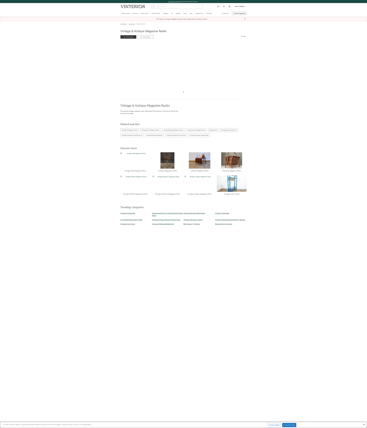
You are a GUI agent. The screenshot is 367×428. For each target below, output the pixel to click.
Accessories (132, 24)
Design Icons (199, 13)
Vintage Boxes (213, 130)
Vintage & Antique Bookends (154, 135)
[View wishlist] (224, 6)
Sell (218, 6)
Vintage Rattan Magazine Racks (150, 130)
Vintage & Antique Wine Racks (194, 213)
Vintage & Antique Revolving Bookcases (166, 220)
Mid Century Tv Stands (192, 224)
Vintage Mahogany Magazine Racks (173, 130)
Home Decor (123, 24)
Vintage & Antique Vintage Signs (199, 135)
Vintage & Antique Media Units (163, 224)
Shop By (209, 13)
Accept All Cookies (289, 425)
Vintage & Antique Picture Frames (176, 135)
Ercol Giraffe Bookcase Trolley (131, 220)
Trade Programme (239, 13)
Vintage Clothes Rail (127, 213)
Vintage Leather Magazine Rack (196, 130)
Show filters (129, 37)
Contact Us (225, 13)
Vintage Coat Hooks (127, 224)
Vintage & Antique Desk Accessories (132, 135)
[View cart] (230, 6)
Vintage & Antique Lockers (193, 220)
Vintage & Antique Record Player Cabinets (230, 220)
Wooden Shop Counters (223, 224)
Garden (178, 13)
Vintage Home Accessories (229, 130)
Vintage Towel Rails (222, 213)
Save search (146, 37)
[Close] (245, 19)
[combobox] (177, 6)
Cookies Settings (274, 425)
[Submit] (153, 6)
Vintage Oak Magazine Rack (129, 130)
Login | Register (239, 6)
